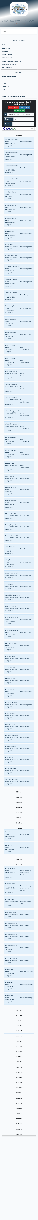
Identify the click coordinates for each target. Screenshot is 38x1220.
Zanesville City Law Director (11, 61)
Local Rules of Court (9, 64)
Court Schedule (19, 110)
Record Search (13, 107)
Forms (4, 83)
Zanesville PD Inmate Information (13, 96)
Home (3, 45)
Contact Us (6, 48)
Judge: (7, 146)
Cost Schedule (7, 68)
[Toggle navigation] (4, 31)
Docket (4, 80)
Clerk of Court (7, 58)
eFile (3, 90)
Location (5, 51)
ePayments (5, 86)
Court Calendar (24, 107)
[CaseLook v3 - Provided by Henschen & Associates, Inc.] (9, 128)
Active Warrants (7, 93)
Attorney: (9, 119)
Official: (8, 124)
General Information (9, 77)
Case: (7, 142)
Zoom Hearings (7, 54)
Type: (22, 142)
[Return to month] (5, 114)
